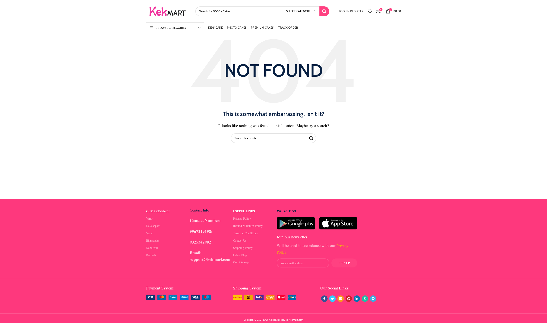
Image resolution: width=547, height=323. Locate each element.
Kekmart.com (296, 319)
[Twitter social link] (332, 298)
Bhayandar (152, 240)
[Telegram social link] (373, 298)
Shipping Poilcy (243, 248)
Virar (149, 218)
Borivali (151, 255)
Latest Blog (240, 255)
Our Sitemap (241, 262)
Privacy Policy (242, 218)
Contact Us (239, 240)
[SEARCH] (324, 11)
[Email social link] (340, 298)
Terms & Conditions (245, 233)
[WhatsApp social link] (365, 298)
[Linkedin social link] (357, 298)
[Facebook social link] (324, 298)
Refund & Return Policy (248, 226)
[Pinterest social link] (349, 298)
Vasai (149, 233)
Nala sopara (153, 226)
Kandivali (152, 248)
